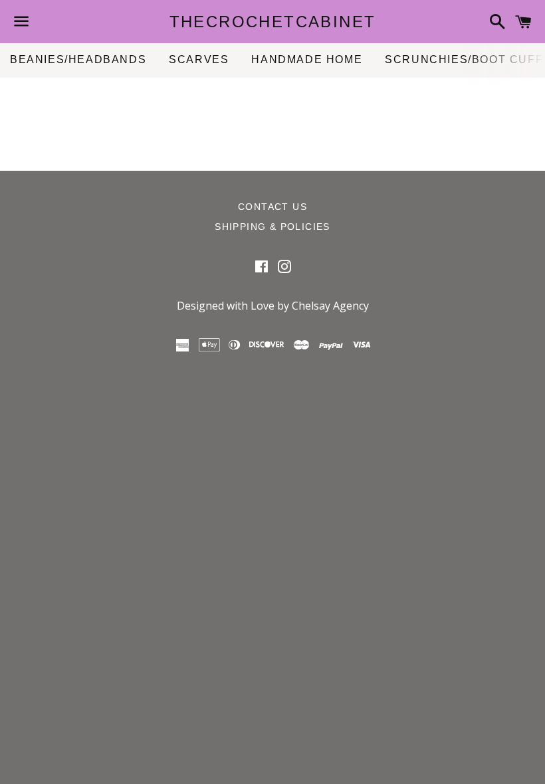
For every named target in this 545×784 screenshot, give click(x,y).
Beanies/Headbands (78, 59)
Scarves (199, 59)
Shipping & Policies (272, 226)
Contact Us (272, 206)
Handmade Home (306, 59)
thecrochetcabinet (272, 22)
